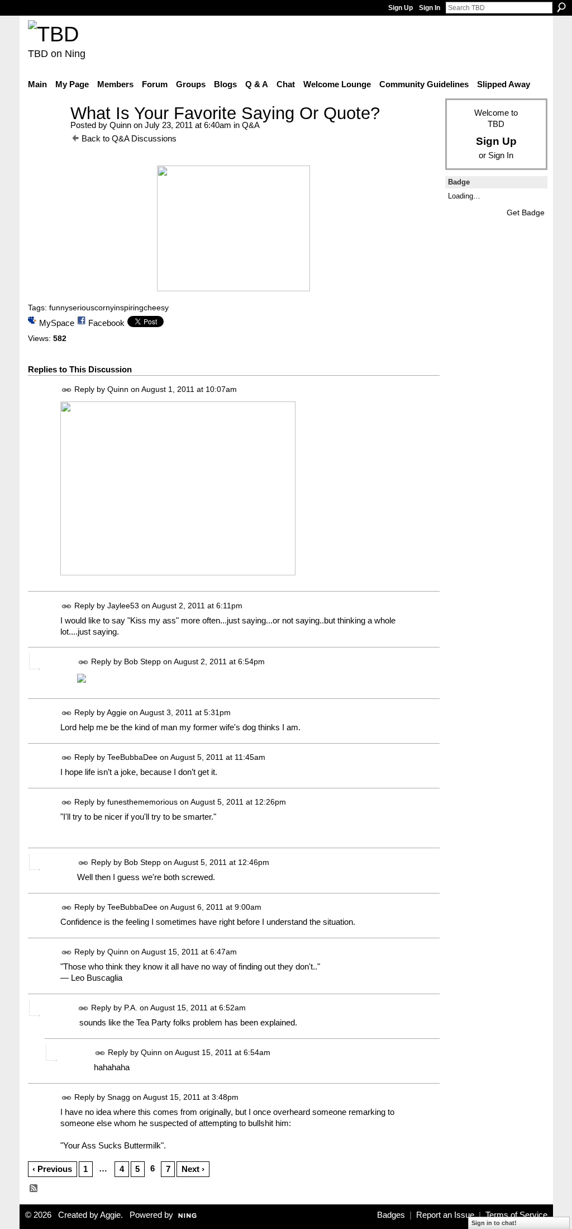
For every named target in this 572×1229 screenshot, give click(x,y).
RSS (34, 1189)
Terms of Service (516, 1215)
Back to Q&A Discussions (129, 138)
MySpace (56, 323)
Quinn (120, 125)
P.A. (130, 1007)
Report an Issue (445, 1215)
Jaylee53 (123, 605)
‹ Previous (52, 1169)
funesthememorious (142, 801)
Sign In (429, 8)
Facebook (106, 323)
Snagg (118, 1097)
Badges (391, 1215)
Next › (193, 1169)
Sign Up (400, 8)
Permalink (66, 390)
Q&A (251, 125)
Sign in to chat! (494, 1222)
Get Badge (526, 212)
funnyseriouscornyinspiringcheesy (109, 307)
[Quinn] (46, 134)
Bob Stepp (142, 661)
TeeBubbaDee (132, 757)
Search (561, 7)
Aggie (117, 712)
